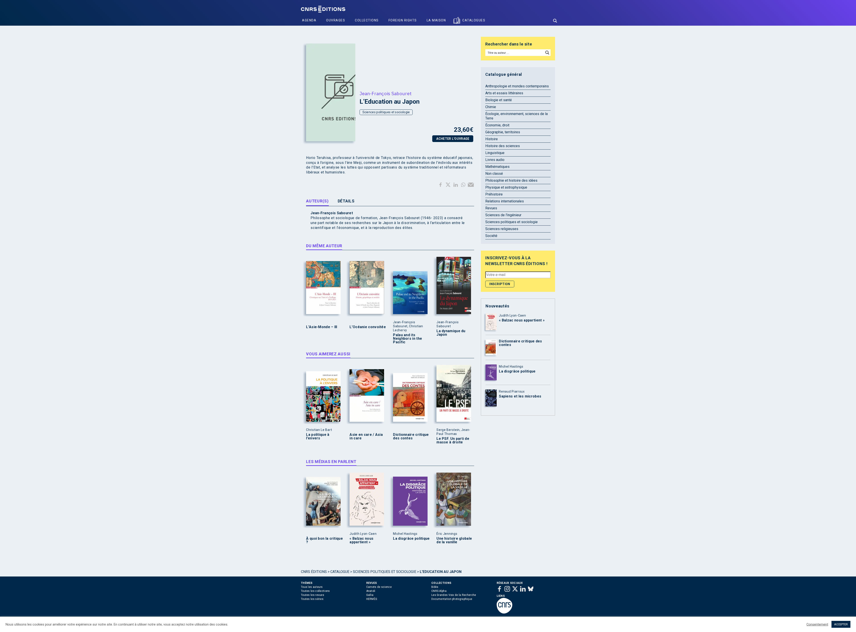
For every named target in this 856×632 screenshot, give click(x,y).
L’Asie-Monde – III (321, 327)
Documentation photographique (451, 599)
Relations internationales (504, 201)
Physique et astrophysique (506, 187)
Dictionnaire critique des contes (411, 436)
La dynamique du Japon (450, 332)
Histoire (491, 139)
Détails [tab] (346, 201)
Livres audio (494, 160)
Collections (367, 20)
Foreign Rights (403, 20)
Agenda (309, 20)
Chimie (490, 107)
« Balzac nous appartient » (361, 540)
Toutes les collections (315, 591)
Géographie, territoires (502, 132)
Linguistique (494, 153)
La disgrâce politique (411, 538)
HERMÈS (371, 599)
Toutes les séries (312, 599)
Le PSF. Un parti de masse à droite (452, 440)
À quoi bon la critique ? (324, 540)
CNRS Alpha (439, 591)
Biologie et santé (498, 100)
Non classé (494, 173)
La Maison (436, 20)
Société (491, 236)
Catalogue (339, 572)
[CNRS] (504, 612)
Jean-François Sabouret (386, 93)
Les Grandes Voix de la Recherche (453, 595)
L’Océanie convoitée (368, 327)
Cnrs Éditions (314, 572)
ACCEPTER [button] (841, 624)
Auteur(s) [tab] (317, 201)
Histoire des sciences (502, 146)
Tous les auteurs (312, 587)
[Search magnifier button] (555, 20)
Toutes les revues (312, 595)
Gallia (370, 595)
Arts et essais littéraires (504, 93)
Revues (491, 208)
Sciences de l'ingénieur (503, 215)
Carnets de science (379, 587)
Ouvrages (335, 20)
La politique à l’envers (317, 436)
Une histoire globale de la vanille (454, 540)
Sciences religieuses (501, 229)
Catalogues (473, 20)
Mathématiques (497, 167)
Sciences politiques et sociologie (386, 112)
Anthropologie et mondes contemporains (517, 86)
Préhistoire (494, 194)
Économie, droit (497, 125)
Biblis (434, 587)
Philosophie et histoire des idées (511, 180)
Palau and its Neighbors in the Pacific (407, 338)
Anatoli (370, 591)
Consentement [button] (817, 624)
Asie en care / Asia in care (366, 436)
